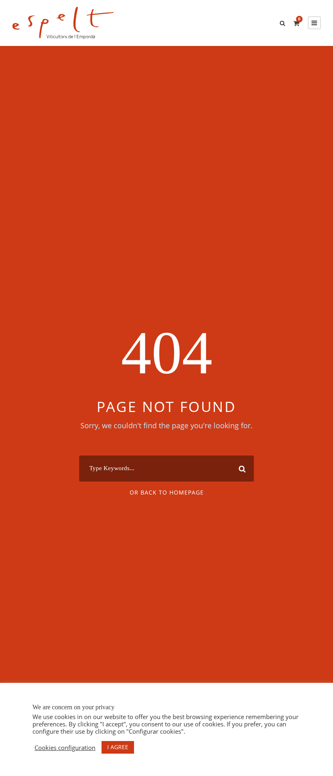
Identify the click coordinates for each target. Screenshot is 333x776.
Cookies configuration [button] (65, 747)
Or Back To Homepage (167, 492)
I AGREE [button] (117, 747)
